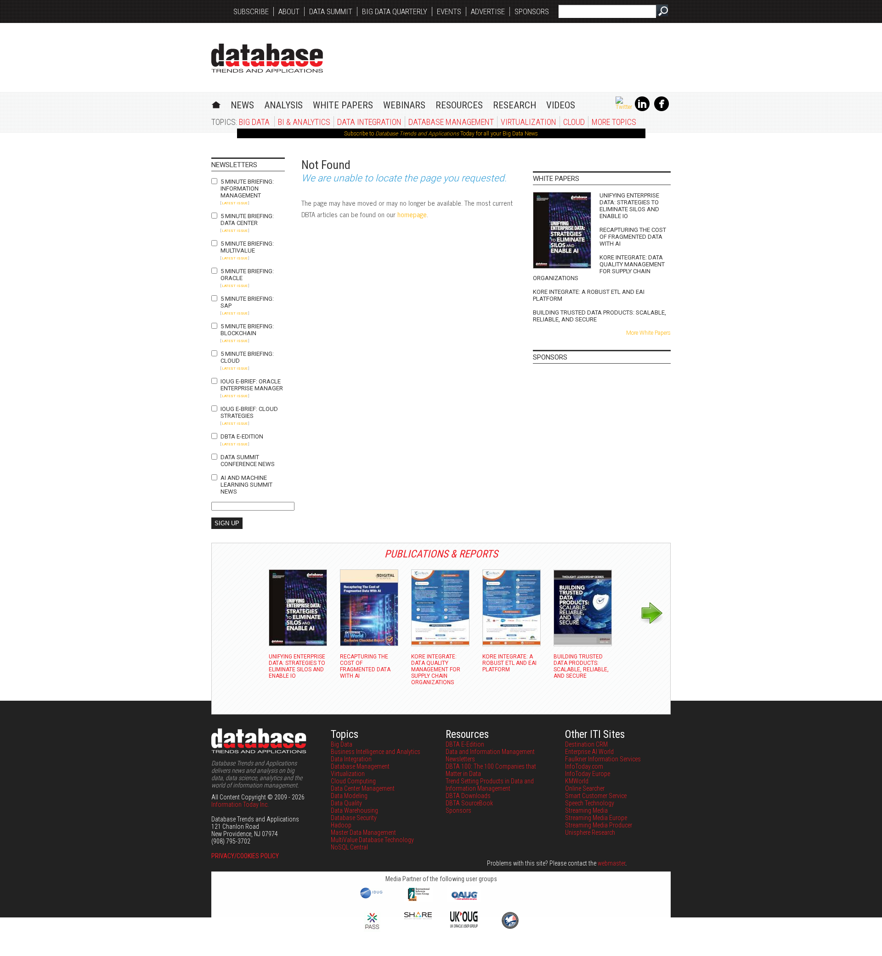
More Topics (614, 122)
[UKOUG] (464, 925)
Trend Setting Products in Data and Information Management (490, 784)
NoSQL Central (349, 847)
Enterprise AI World (589, 751)
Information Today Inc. (240, 804)
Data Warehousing (354, 810)
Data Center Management (363, 788)
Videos (560, 105)
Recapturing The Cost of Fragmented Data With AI (632, 236)
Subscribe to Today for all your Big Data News (441, 133)
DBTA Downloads (468, 795)
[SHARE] (418, 917)
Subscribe (251, 11)
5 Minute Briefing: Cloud (247, 357)
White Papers (343, 105)
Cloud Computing (353, 781)
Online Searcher (585, 788)
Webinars (404, 105)
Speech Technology (589, 803)
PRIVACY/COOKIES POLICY (245, 856)
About (289, 11)
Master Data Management (363, 832)
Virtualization (528, 122)
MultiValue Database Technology (372, 840)
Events (449, 11)
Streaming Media (586, 810)
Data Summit (330, 11)
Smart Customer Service (596, 795)
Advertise (488, 11)
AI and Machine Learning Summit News (246, 484)
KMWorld (576, 781)
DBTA (267, 58)
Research (514, 105)
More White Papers (648, 333)
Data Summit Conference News (247, 460)
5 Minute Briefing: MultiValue (247, 247)
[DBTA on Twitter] (624, 107)
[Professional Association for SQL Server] (372, 930)
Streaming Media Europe (596, 817)
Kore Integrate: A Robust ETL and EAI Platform (589, 295)
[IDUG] (372, 897)
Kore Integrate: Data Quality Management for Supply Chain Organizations (599, 267)
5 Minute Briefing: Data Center (247, 219)
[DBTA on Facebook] (661, 109)
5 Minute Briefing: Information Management (247, 188)
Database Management (451, 122)
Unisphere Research (590, 832)
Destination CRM (586, 744)
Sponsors (531, 11)
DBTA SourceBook (469, 803)
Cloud (574, 122)
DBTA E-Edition (241, 436)
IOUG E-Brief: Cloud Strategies (249, 412)
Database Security (354, 817)
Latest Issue (235, 203)
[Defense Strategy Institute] (510, 927)
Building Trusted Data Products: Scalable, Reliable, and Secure (599, 316)
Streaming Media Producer (598, 825)
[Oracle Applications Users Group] (464, 900)
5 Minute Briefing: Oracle (247, 274)
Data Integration (369, 122)
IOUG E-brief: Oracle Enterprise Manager (251, 385)
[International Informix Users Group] (418, 900)
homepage (412, 214)
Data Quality (346, 803)
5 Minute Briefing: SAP (247, 302)
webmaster (611, 863)
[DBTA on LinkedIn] (642, 109)
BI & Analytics (304, 122)
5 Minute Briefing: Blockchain (247, 330)
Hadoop (341, 825)
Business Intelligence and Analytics (375, 751)
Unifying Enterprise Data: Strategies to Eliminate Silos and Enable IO (629, 205)
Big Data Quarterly (394, 11)
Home (216, 103)
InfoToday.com (584, 766)
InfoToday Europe (587, 773)
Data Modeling (349, 795)
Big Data (254, 122)
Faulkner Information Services (603, 759)
